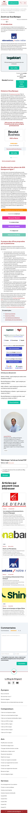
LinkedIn (5, 450)
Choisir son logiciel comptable (8, 759)
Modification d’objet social (8, 751)
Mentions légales (5, 699)
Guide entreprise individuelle (8, 793)
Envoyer (5, 475)
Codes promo (13, 3)
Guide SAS (3, 804)
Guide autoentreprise (6, 790)
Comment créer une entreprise (12, 9)
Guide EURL (4, 795)
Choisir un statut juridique (7, 787)
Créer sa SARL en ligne (6, 724)
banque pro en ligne (15, 94)
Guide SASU (4, 798)
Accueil (2, 9)
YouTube (17, 683)
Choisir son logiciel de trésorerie (9, 768)
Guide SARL (4, 801)
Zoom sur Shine (10, 315)
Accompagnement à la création (9, 784)
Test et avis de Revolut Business (14, 149)
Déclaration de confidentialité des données (12, 702)
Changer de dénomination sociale (9, 748)
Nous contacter (5, 693)
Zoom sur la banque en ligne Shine (14, 608)
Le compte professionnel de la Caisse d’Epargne (13, 512)
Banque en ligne (5, 771)
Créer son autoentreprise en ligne (9, 715)
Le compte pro (16, 10)
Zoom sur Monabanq (9, 549)
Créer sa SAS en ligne (6, 726)
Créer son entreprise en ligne (8, 712)
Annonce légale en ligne (7, 774)
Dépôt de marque (5, 757)
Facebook (13, 683)
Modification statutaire (7, 742)
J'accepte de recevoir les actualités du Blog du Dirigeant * (13, 470)
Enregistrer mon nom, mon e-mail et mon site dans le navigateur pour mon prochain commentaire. (13, 658)
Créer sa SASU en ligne (6, 729)
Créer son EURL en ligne (7, 721)
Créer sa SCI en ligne (6, 732)
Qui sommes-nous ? (6, 696)
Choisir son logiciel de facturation (9, 762)
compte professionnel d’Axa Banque (15, 307)
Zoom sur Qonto (10, 313)
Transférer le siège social (7, 745)
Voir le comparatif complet (8, 161)
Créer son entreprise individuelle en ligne (11, 718)
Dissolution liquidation (6, 754)
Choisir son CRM (5, 765)
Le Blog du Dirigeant (4, 3)
